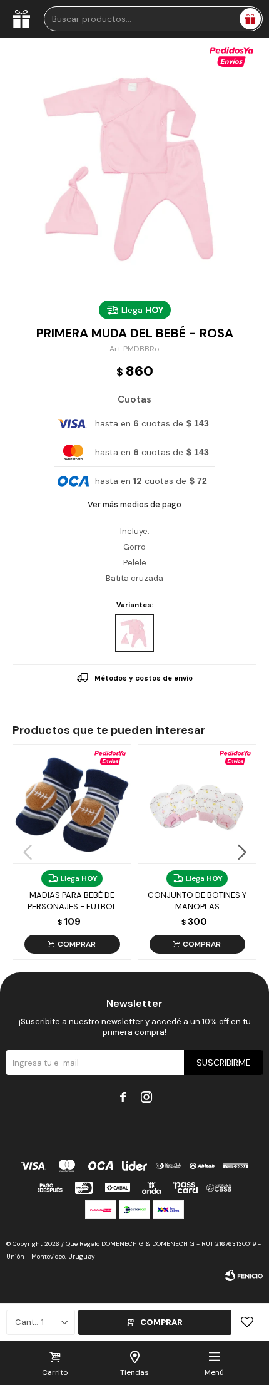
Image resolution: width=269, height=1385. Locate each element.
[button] (241, 852)
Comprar (161, 1322)
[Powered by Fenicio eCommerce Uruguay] (244, 1275)
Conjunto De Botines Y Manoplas (197, 901)
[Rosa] (134, 633)
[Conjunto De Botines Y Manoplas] (197, 803)
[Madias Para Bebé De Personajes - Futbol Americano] (72, 803)
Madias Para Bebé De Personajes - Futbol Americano (72, 901)
